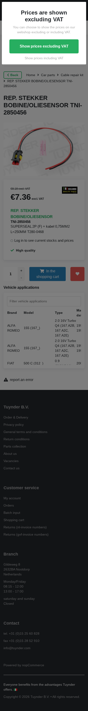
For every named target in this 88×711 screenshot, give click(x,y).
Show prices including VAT (44, 58)
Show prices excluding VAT (44, 46)
